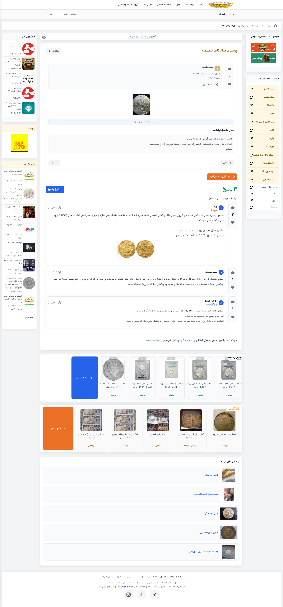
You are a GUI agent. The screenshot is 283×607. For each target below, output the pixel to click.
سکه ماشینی (268, 97)
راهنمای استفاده (159, 577)
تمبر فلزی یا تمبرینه (265, 122)
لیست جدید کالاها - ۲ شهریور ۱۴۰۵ (13, 75)
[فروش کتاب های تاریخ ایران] (263, 62)
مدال (271, 114)
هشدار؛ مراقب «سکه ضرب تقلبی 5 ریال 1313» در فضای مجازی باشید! (13, 283)
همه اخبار (29, 317)
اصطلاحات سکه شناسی (263, 155)
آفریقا (273, 194)
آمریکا (273, 207)
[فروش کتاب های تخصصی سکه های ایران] (263, 51)
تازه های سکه (267, 172)
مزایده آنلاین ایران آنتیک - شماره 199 (14, 90)
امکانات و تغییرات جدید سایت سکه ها (13, 173)
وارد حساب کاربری (187, 340)
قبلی (57, 163)
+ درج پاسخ (55, 189)
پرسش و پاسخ (143, 577)
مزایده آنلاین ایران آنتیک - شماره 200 (14, 46)
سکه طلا (270, 105)
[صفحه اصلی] (275, 25)
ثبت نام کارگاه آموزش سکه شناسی (14, 208)
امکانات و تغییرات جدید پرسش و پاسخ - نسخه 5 (13, 299)
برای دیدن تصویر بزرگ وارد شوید (141, 122)
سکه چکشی (268, 89)
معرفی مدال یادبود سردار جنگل (13, 262)
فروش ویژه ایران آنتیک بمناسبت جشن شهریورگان (13, 61)
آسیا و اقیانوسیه (268, 187)
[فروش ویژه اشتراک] (141, 37)
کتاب (271, 130)
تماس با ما (129, 577)
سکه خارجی (268, 180)
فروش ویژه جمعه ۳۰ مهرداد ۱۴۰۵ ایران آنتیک (13, 106)
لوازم (272, 139)
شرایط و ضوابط (176, 577)
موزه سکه (269, 147)
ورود (232, 14)
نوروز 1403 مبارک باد (14, 224)
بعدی (225, 163)
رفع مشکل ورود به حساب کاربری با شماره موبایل (13, 192)
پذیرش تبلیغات (107, 577)
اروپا (273, 200)
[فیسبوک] (141, 594)
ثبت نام (222, 14)
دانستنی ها (268, 163)
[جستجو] (51, 14)
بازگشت (55, 51)
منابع (119, 577)
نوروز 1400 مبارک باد (14, 242)
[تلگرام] (154, 594)
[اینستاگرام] (128, 594)
